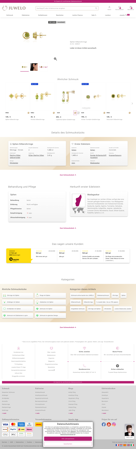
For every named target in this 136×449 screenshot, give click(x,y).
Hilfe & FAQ (18, 373)
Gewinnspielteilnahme (18, 361)
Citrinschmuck (40, 404)
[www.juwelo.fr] (117, 445)
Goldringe (5, 410)
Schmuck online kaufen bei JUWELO (82, 295)
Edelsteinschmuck (103, 295)
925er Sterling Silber (36, 155)
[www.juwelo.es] (124, 445)
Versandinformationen (18, 370)
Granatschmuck (40, 410)
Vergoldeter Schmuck (78, 309)
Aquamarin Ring (73, 398)
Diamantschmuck (40, 407)
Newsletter (51, 367)
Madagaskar (95, 163)
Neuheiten (60, 15)
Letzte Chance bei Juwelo (123, 309)
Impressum (38, 442)
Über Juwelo (51, 352)
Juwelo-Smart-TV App (18, 367)
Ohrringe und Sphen (94, 309)
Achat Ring (72, 392)
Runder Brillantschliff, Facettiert (98, 156)
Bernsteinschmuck (41, 401)
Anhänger (5, 395)
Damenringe (6, 404)
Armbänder (5, 398)
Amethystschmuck (41, 395)
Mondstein (105, 410)
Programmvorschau (51, 364)
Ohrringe (115, 295)
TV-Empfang (19, 364)
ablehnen (73, 432)
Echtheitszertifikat (18, 355)
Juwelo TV (124, 15)
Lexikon (108, 15)
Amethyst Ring (73, 395)
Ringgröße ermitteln (18, 376)
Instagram (114, 424)
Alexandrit (105, 392)
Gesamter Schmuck (8, 392)
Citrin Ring (71, 401)
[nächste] (132, 103)
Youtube (109, 424)
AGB (11, 442)
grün (73, 163)
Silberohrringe (88, 302)
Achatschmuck (40, 392)
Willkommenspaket (18, 358)
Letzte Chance (77, 15)
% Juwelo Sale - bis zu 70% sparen (107, 302)
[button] (109, 8)
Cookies (29, 442)
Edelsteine (25, 15)
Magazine (51, 361)
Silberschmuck (75, 302)
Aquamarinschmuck (41, 398)
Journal (50, 370)
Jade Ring (71, 410)
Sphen (74, 150)
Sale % (93, 15)
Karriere (4, 442)
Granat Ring (72, 407)
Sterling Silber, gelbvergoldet (15, 156)
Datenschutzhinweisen (67, 435)
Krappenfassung (115, 155)
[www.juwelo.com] (128, 445)
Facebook (104, 424)
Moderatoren (51, 355)
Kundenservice (18, 352)
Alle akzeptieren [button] (68, 439)
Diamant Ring (72, 404)
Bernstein (105, 401)
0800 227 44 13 (91, 372)
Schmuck (9, 15)
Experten (51, 358)
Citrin (103, 404)
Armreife (5, 401)
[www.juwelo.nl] (120, 445)
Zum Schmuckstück (67, 175)
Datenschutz (20, 442)
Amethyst (105, 395)
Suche (96, 8)
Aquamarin (105, 398)
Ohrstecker (14, 163)
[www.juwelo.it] (132, 445)
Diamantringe (6, 407)
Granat (104, 407)
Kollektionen (42, 15)
